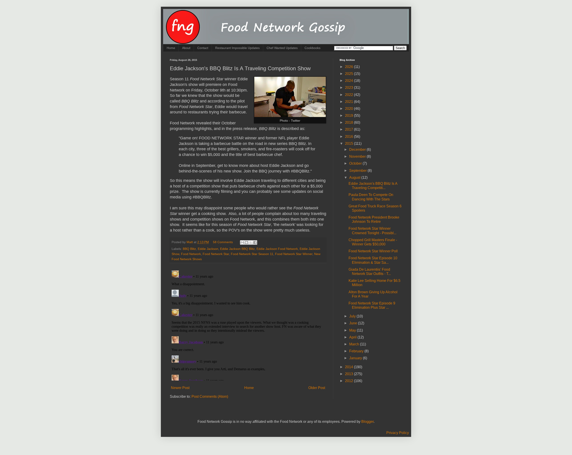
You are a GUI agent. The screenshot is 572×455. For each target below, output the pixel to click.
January (356, 358)
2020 (349, 109)
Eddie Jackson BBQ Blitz (237, 249)
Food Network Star (216, 254)
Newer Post (180, 388)
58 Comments (223, 242)
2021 (349, 102)
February (356, 351)
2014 (349, 367)
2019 (349, 115)
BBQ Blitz (189, 249)
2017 (349, 129)
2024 (349, 81)
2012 (349, 381)
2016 (349, 136)
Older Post (316, 388)
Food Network (191, 254)
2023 (349, 87)
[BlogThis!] (246, 242)
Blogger (367, 421)
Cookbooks (312, 48)
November (358, 156)
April (353, 337)
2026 (349, 67)
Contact (202, 48)
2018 (349, 122)
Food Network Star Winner (293, 254)
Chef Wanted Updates (282, 48)
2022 (349, 95)
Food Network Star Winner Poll (373, 251)
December (358, 149)
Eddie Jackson (208, 249)
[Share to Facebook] (255, 242)
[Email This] (242, 242)
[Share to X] (250, 242)
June (353, 323)
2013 (349, 374)
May (353, 330)
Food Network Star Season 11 (252, 254)
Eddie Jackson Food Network (277, 249)
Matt (190, 242)
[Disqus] (248, 325)
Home (171, 48)
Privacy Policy (397, 433)
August (355, 177)
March (354, 344)
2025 (349, 74)
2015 (349, 143)
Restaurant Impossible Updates (237, 48)
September (358, 170)
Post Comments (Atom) (209, 396)
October (356, 163)
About (186, 48)
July (353, 316)
